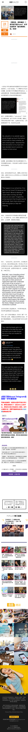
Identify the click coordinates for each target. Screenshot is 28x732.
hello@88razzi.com (14, 721)
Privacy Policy (8, 712)
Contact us (14, 717)
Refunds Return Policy (18, 712)
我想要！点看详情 (14, 474)
